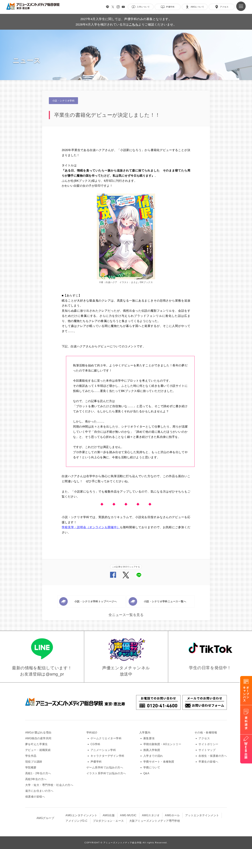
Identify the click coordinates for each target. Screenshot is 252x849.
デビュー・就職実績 (38, 750)
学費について (151, 767)
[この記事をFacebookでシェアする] (113, 576)
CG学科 (95, 744)
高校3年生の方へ (36, 779)
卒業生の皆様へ (208, 761)
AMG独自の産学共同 (38, 738)
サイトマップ (207, 750)
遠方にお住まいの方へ (39, 790)
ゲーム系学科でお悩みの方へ (104, 767)
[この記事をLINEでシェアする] (139, 577)
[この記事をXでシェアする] (126, 577)
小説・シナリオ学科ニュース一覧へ (165, 601)
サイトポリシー (208, 744)
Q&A (146, 773)
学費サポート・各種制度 (158, 761)
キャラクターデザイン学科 (107, 755)
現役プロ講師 (33, 761)
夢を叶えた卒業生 (36, 744)
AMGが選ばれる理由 (38, 732)
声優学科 (96, 761)
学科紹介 (92, 732)
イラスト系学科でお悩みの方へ (106, 773)
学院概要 (31, 767)
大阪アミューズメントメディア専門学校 (154, 820)
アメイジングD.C (76, 820)
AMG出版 (109, 815)
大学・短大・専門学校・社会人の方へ (49, 785)
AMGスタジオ (151, 815)
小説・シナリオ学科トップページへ (95, 601)
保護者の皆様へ (35, 796)
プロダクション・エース (108, 820)
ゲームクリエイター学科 (106, 738)
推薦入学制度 (151, 750)
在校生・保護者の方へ (213, 755)
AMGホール (172, 815)
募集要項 (149, 738)
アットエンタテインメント (202, 815)
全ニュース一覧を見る (126, 615)
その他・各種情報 (205, 732)
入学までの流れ (153, 755)
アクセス (204, 738)
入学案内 (145, 732)
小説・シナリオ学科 (63, 100)
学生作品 (31, 755)
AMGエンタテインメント (81, 815)
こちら (133, 24)
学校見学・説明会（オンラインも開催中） (91, 527)
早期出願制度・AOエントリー (162, 744)
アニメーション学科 (103, 750)
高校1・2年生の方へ (38, 773)
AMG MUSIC (128, 815)
